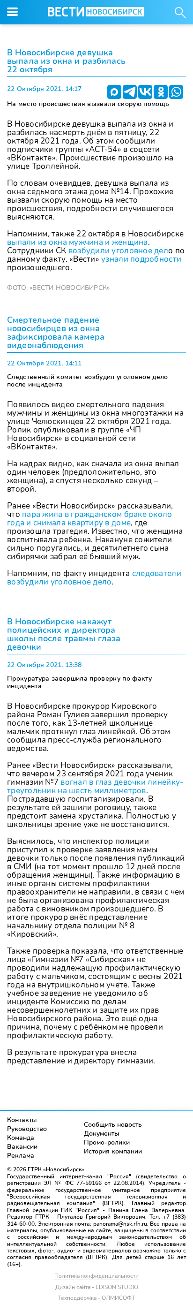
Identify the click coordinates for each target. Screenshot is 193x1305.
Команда (20, 1137)
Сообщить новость (113, 1124)
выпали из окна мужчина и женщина (77, 242)
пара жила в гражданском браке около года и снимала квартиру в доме (89, 518)
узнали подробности (141, 259)
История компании (113, 1151)
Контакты (22, 1119)
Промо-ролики (107, 1142)
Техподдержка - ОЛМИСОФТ (96, 1298)
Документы (101, 1133)
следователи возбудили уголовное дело (94, 577)
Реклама (20, 1155)
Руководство (27, 1128)
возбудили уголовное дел (118, 250)
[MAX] (114, 92)
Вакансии (22, 1146)
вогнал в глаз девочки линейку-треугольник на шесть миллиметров (95, 786)
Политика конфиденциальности (96, 1276)
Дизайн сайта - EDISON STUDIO (96, 1287)
